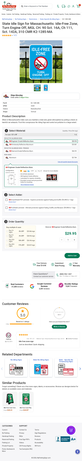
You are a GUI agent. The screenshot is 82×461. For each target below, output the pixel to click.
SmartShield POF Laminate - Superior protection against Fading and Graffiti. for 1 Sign (41, 200)
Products (38, 439)
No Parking (15, 14)
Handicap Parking (26, 14)
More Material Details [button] (27, 184)
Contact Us (23, 430)
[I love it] (63, 312)
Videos (21, 442)
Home (3, 14)
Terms (37, 430)
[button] (69, 6)
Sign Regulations (40, 433)
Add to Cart (72, 256)
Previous (2, 369)
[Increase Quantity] (74, 240)
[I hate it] (56, 312)
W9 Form (38, 446)
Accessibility (39, 442)
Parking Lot (48, 14)
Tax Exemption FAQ (25, 449)
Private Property (58, 14)
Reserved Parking (38, 14)
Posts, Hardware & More (72, 14)
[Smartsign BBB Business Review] (66, 439)
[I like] (61, 312)
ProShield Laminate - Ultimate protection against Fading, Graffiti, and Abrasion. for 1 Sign (42, 208)
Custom (8, 14)
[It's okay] (59, 312)
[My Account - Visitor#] (73, 6)
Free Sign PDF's (24, 439)
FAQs (21, 436)
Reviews (37, 436)
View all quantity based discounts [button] (68, 162)
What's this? (12, 202)
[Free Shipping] (64, 6)
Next (80, 369)
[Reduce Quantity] (61, 240)
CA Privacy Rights (25, 446)
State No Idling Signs (41, 360)
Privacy (21, 433)
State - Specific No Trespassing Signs (66, 360)
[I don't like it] (58, 312)
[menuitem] (3, 14)
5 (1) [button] (15, 35)
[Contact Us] (58, 6)
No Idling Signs (16, 360)
